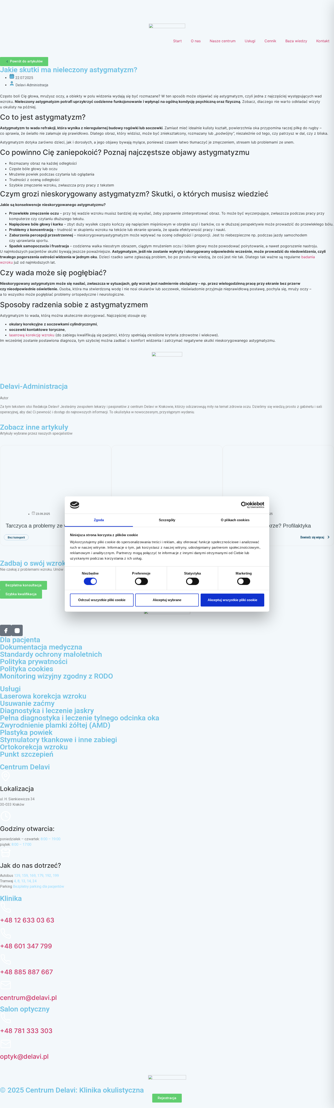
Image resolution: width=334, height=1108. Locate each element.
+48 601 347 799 (26, 946)
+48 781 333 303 (26, 1031)
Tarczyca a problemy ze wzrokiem (46, 526)
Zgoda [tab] (99, 520)
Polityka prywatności (33, 661)
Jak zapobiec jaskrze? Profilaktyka (269, 526)
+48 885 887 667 (26, 972)
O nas (196, 41)
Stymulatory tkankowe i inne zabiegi (58, 739)
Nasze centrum (223, 41)
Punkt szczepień (26, 754)
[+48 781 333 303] (5, 1018)
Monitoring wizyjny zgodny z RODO (56, 676)
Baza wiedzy (296, 41)
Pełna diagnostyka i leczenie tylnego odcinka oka (79, 718)
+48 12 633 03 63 (27, 920)
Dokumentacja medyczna (41, 647)
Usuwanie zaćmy (27, 703)
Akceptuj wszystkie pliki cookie (232, 600)
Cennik (270, 41)
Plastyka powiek (26, 732)
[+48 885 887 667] (5, 959)
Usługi (250, 41)
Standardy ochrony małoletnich (51, 654)
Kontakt (322, 41)
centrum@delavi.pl (28, 997)
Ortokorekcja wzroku (34, 747)
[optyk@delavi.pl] (5, 1044)
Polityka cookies (26, 668)
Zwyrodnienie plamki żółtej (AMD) (55, 725)
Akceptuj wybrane (167, 600)
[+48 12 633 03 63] (5, 907)
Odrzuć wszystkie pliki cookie (101, 600)
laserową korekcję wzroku (31, 335)
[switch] (141, 581)
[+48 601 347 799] (5, 933)
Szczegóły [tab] (167, 520)
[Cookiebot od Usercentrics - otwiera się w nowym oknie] (244, 505)
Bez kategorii (16, 537)
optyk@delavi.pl (24, 1056)
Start (177, 41)
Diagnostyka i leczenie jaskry (47, 710)
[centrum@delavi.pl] (5, 985)
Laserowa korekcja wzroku (43, 696)
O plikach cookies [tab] (235, 520)
